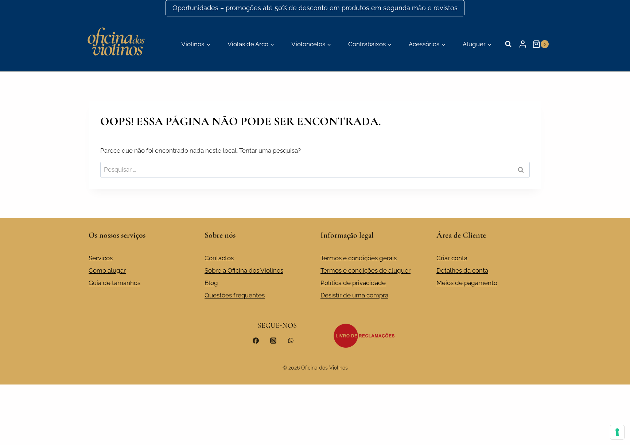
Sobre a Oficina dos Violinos (244, 270)
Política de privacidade (353, 282)
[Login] (522, 44)
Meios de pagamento (466, 282)
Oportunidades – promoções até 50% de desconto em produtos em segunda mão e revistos (315, 8)
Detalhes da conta (462, 270)
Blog (211, 282)
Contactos (219, 258)
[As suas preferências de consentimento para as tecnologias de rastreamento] (617, 432)
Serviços (101, 258)
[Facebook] (256, 341)
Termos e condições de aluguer (365, 270)
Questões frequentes (235, 295)
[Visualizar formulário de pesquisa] (508, 44)
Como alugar (107, 270)
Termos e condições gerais (358, 258)
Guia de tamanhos (114, 282)
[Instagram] (273, 341)
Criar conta (451, 258)
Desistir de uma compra (354, 295)
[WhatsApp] (290, 341)
